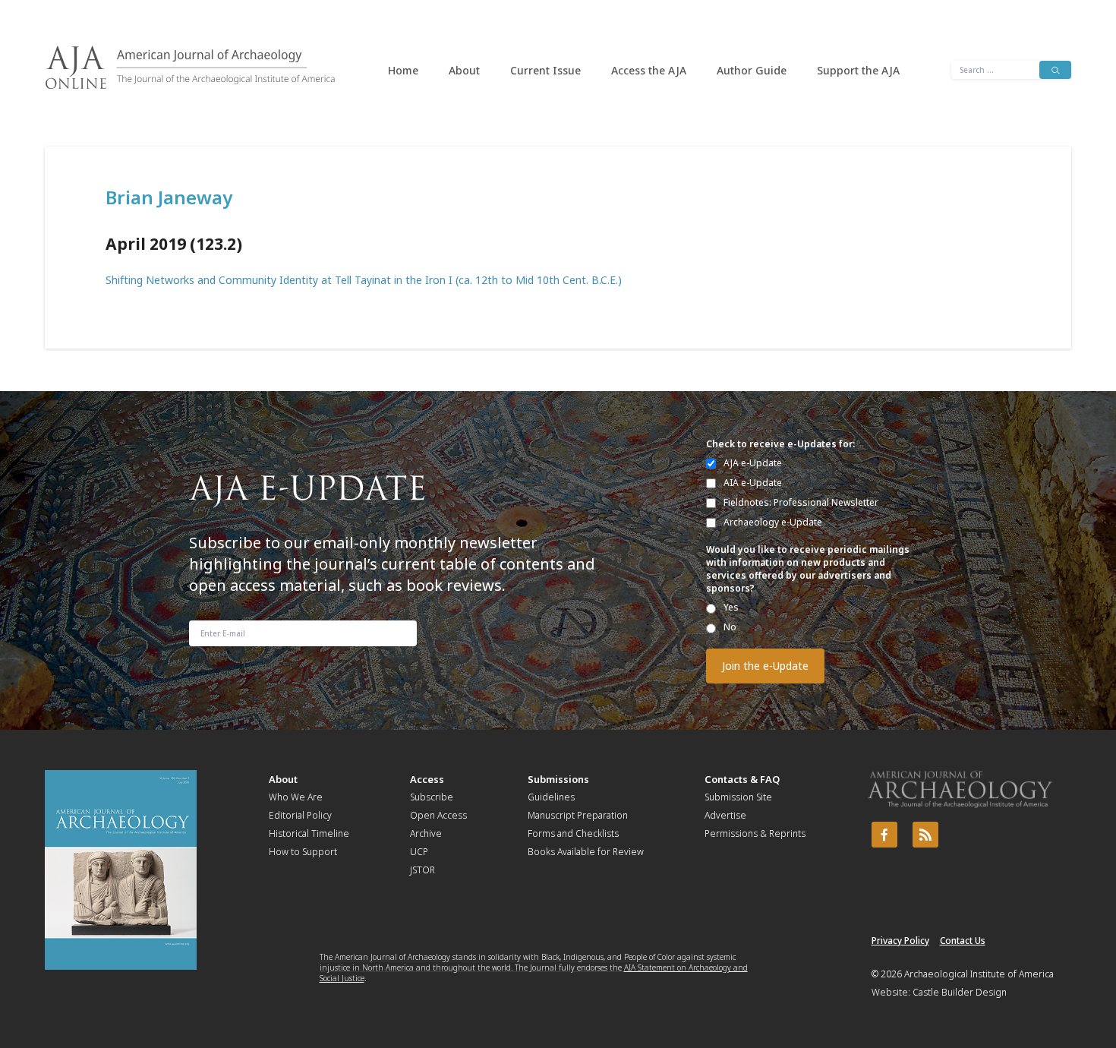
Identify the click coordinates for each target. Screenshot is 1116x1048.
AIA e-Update (753, 482)
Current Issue (545, 70)
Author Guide (752, 70)
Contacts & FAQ (742, 779)
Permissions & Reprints (755, 833)
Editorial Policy (300, 815)
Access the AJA (648, 70)
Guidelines (551, 797)
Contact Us (962, 940)
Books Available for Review (586, 851)
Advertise (725, 815)
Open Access (438, 815)
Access (427, 779)
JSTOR (422, 869)
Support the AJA (858, 70)
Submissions (558, 779)
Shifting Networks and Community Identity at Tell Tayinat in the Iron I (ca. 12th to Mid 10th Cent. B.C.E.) (364, 280)
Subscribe (431, 797)
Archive (426, 833)
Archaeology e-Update (773, 522)
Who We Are (296, 797)
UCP (419, 851)
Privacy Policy (900, 940)
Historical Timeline (309, 833)
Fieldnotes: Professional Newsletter (801, 502)
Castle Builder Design (960, 992)
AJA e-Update (753, 462)
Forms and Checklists (573, 833)
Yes (731, 607)
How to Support (303, 851)
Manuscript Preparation (578, 815)
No (730, 626)
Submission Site (738, 797)
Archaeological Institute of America (979, 974)
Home (403, 70)
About (464, 70)
